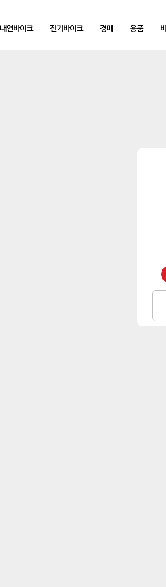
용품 (136, 29)
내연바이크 (16, 29)
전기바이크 (66, 29)
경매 (106, 29)
